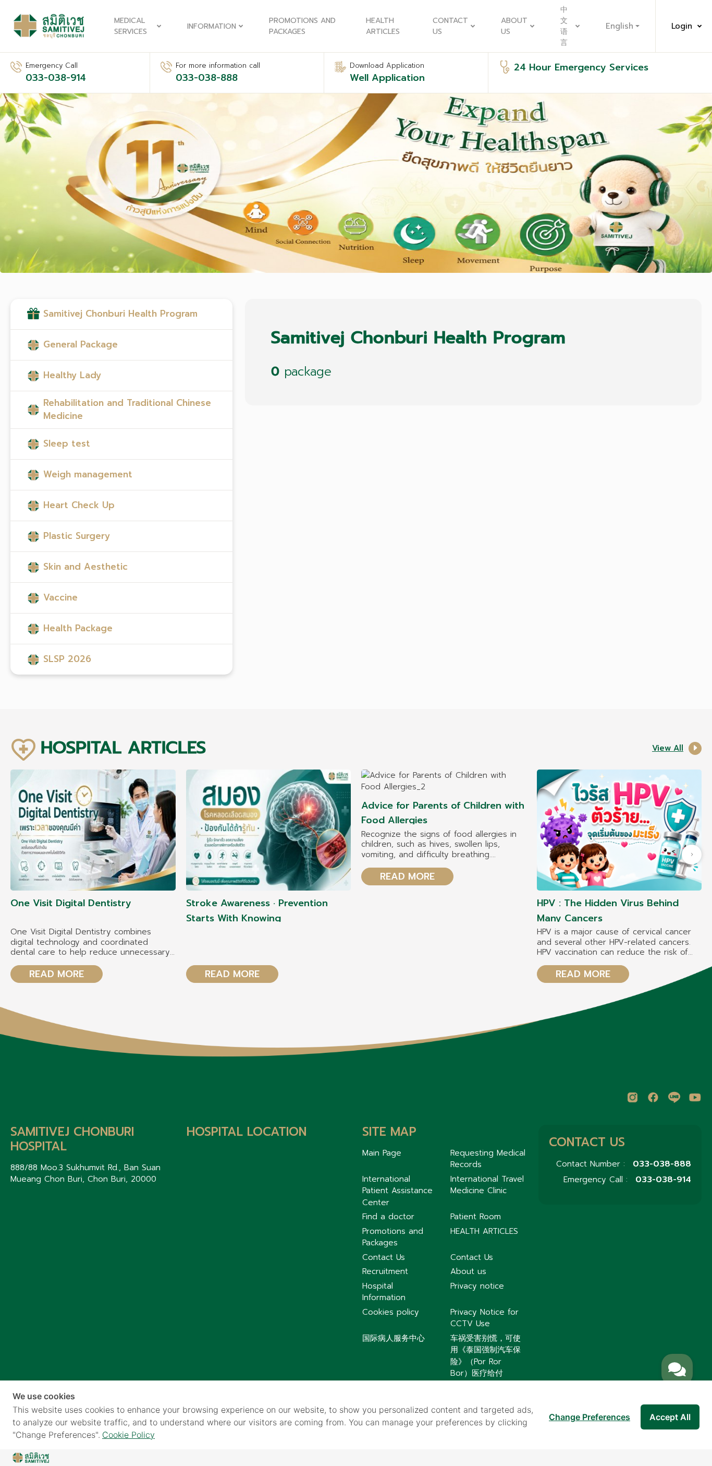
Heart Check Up (79, 505)
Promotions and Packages (302, 26)
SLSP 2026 (67, 659)
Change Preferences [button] (589, 1417)
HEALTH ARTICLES (383, 26)
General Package (80, 344)
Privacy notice (477, 1286)
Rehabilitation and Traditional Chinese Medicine (127, 409)
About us (514, 26)
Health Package (78, 628)
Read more (56, 974)
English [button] (619, 26)
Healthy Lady (72, 375)
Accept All (670, 1417)
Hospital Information (384, 1292)
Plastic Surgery (76, 536)
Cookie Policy (128, 1434)
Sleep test (66, 443)
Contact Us (450, 26)
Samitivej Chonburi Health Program (120, 313)
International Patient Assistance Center (397, 1190)
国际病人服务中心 (393, 1338)
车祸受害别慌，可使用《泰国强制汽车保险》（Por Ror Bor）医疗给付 (485, 1355)
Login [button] (681, 26)
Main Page (381, 1153)
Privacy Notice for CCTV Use (484, 1318)
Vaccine (60, 597)
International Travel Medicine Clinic (487, 1185)
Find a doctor (388, 1216)
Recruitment (385, 1271)
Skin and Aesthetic (85, 566)
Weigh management (87, 474)
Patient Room (475, 1216)
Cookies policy (390, 1312)
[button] (692, 854)
